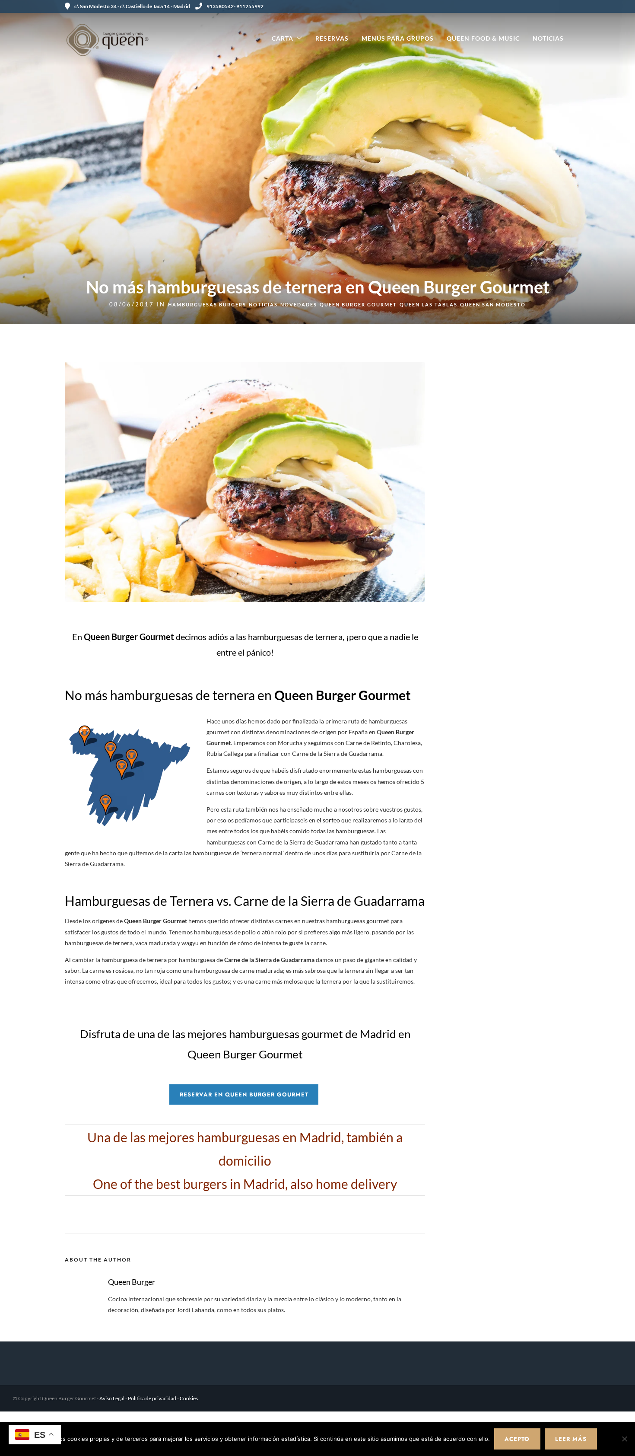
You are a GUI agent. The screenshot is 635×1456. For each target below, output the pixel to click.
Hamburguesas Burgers (207, 304)
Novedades (298, 304)
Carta (282, 38)
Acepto (517, 1439)
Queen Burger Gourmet (358, 304)
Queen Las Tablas (428, 304)
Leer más (571, 1439)
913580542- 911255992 (235, 6)
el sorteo (328, 820)
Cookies (189, 1398)
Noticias (548, 38)
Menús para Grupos (398, 38)
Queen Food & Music (483, 38)
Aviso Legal (111, 1398)
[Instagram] (557, 6)
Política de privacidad (152, 1398)
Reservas (332, 38)
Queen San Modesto (493, 304)
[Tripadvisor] (567, 6)
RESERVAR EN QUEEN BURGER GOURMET (244, 1094)
